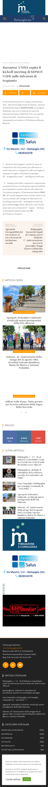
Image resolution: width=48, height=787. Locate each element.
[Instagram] (13, 665)
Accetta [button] (26, 779)
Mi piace (10, 431)
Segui (24, 431)
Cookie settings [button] (13, 779)
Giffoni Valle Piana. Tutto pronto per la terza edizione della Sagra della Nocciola (24, 404)
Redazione (24, 86)
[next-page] (25, 413)
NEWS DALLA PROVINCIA (19, 63)
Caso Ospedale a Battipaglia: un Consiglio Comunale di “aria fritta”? (31, 486)
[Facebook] (6, 665)
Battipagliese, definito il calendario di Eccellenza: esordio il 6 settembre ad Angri (30, 474)
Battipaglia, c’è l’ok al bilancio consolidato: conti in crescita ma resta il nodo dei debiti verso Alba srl (31, 461)
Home (5, 63)
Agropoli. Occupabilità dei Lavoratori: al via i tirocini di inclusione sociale (14, 236)
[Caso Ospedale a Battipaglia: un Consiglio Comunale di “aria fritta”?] (9, 486)
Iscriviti (38, 431)
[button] (4, 18)
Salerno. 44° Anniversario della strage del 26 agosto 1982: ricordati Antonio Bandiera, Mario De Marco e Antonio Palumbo (24, 362)
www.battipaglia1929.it (13, 648)
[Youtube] (20, 665)
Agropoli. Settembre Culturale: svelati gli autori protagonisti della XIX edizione (24, 320)
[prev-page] (21, 413)
